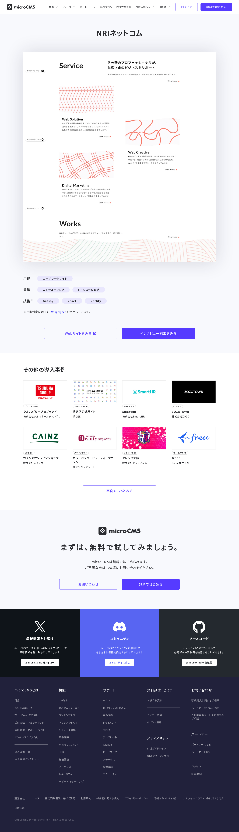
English (20, 807)
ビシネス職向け (23, 707)
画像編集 (64, 737)
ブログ (106, 729)
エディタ (63, 700)
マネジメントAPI (68, 722)
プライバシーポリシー (137, 798)
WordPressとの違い (26, 715)
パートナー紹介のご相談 (205, 707)
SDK (61, 752)
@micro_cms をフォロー (40, 662)
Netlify (95, 301)
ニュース (35, 798)
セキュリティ (65, 774)
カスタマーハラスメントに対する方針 (203, 798)
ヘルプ (107, 700)
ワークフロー (66, 766)
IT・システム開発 (89, 290)
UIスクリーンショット (158, 755)
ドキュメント (110, 722)
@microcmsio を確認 (199, 662)
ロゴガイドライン (156, 748)
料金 (17, 700)
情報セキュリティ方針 (166, 798)
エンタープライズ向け (27, 737)
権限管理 (64, 759)
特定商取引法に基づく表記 (60, 798)
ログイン (196, 766)
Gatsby (48, 301)
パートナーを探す (201, 751)
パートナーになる (201, 744)
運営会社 (20, 798)
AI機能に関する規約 (107, 798)
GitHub (107, 744)
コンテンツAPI (67, 715)
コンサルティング (53, 290)
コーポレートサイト (55, 278)
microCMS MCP (68, 744)
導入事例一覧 (22, 751)
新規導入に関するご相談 (205, 700)
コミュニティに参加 (119, 662)
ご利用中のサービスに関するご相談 (207, 716)
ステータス (109, 759)
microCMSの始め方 (115, 707)
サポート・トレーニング (71, 781)
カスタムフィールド (69, 707)
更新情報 (108, 715)
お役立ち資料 (154, 700)
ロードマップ (110, 752)
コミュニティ (110, 774)
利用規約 (86, 798)
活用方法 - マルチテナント (29, 722)
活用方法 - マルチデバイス (29, 729)
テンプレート (110, 737)
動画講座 (108, 766)
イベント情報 (154, 722)
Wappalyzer (59, 312)
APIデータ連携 (67, 729)
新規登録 (196, 773)
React (72, 301)
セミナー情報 (154, 714)
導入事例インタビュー (27, 759)
